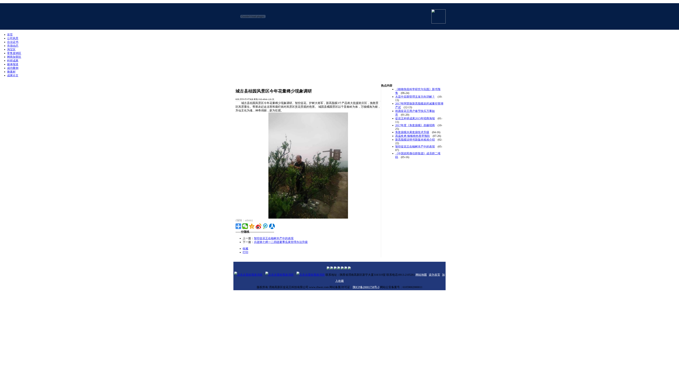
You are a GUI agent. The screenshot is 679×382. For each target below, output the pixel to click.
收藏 (245, 248)
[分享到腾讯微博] (265, 226)
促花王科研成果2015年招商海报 (415, 118)
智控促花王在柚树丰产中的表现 (274, 238)
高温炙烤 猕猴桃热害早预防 (412, 135)
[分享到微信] (245, 226)
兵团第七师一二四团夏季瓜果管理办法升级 (281, 242)
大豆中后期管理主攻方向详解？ (415, 96)
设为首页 (434, 274)
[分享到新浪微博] (258, 226)
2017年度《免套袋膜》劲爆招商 (415, 125)
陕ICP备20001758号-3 (366, 287)
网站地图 (421, 274)
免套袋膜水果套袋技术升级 (412, 132)
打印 (245, 252)
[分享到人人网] (272, 226)
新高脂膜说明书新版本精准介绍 (415, 139)
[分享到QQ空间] (252, 226)
